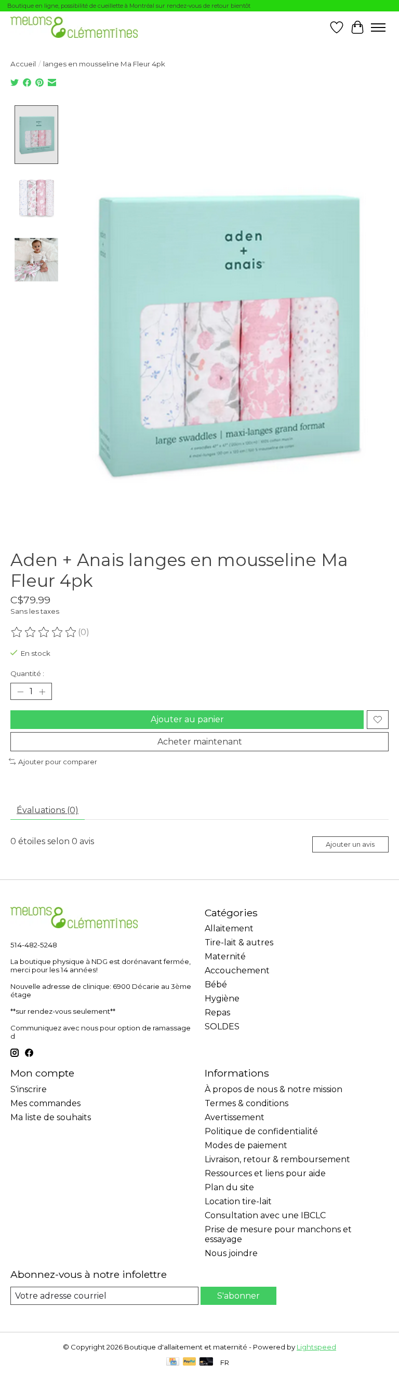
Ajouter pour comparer (57, 762)
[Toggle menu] (378, 27)
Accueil (23, 64)
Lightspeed (316, 1347)
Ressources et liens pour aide (265, 1173)
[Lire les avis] (44, 632)
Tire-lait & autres (239, 942)
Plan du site (229, 1187)
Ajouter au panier (187, 719)
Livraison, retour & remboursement (277, 1159)
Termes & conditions (246, 1103)
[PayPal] (189, 1362)
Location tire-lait (238, 1201)
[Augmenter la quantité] (42, 691)
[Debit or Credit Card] (206, 1362)
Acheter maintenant (199, 742)
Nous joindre (231, 1253)
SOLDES (222, 1026)
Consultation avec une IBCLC (265, 1215)
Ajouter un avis (350, 844)
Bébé (216, 984)
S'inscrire (28, 1089)
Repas (217, 1012)
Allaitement (229, 928)
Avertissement (234, 1117)
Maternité (225, 956)
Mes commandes (45, 1103)
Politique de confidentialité (261, 1131)
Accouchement (237, 970)
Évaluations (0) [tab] (47, 810)
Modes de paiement (246, 1145)
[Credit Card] (172, 1362)
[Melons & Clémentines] (74, 27)
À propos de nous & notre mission (273, 1089)
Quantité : (27, 673)
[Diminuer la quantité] (20, 691)
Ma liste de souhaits (50, 1117)
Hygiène (222, 998)
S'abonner (238, 1296)
